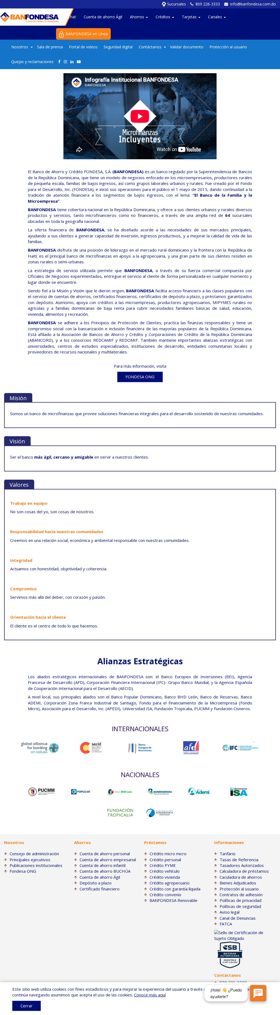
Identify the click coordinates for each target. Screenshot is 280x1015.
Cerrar (27, 1005)
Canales (215, 16)
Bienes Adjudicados (238, 883)
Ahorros (137, 16)
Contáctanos (150, 46)
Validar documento (186, 46)
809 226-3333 (208, 4)
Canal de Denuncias (238, 918)
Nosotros (19, 46)
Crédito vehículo (165, 871)
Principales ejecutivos (30, 859)
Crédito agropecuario (169, 883)
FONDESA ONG (140, 376)
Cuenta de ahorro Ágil (103, 16)
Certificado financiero (99, 889)
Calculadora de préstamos (244, 871)
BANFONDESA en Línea (86, 33)
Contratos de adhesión (241, 894)
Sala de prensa (50, 46)
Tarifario (227, 853)
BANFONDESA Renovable (173, 900)
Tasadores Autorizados (242, 865)
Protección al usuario (228, 46)
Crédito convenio (165, 894)
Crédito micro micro (168, 853)
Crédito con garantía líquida (175, 889)
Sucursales (176, 4)
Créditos (163, 16)
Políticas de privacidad (240, 900)
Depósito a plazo (96, 883)
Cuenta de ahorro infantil (103, 865)
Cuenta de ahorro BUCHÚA (105, 871)
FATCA (226, 924)
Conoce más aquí (150, 995)
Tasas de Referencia (239, 859)
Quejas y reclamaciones (32, 61)
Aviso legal (230, 912)
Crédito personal (165, 859)
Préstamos (155, 842)
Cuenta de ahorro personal (105, 853)
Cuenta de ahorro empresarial (108, 859)
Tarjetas (190, 16)
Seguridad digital (118, 46)
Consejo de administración (34, 853)
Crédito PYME (163, 865)
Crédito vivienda (165, 877)
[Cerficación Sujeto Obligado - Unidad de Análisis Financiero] (245, 935)
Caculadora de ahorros (241, 877)
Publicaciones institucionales (36, 865)
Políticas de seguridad (240, 906)
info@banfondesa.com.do (253, 4)
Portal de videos (83, 46)
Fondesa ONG (23, 871)
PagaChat (67, 16)
